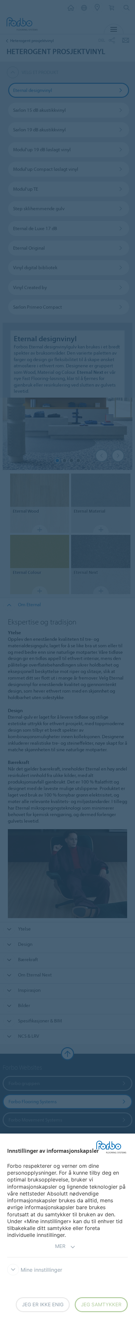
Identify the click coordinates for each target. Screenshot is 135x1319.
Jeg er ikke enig (43, 1304)
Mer (60, 1246)
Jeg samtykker (101, 1304)
